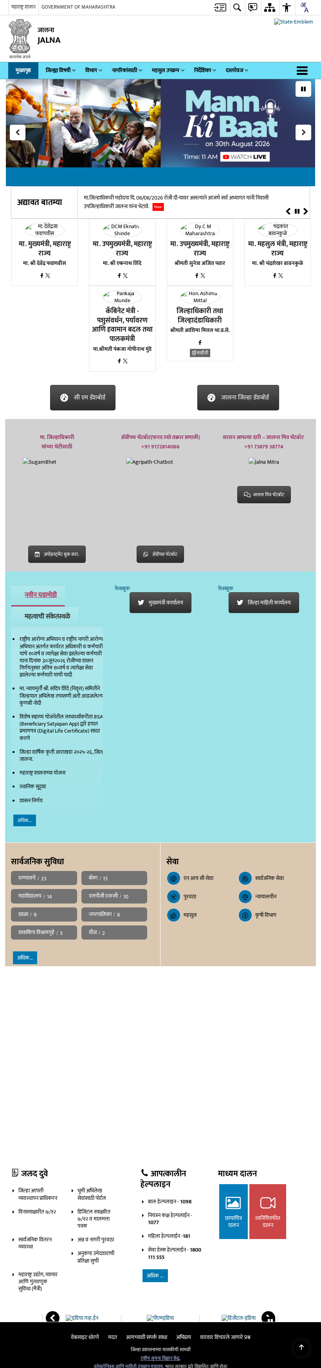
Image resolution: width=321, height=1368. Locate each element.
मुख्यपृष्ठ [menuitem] (23, 70)
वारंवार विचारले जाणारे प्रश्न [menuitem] (225, 1337)
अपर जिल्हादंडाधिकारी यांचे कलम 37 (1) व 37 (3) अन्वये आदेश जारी (188, 198)
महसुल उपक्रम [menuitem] (165, 70)
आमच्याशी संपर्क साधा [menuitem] (146, 1337)
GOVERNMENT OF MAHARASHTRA (78, 7)
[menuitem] (220, 7)
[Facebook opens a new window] (42, 276)
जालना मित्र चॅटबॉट (268, 495)
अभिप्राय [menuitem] (183, 1337)
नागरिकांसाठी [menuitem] (124, 70)
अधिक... (25, 820)
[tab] (38, 595)
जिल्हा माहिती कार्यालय (269, 602)
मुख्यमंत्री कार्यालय (166, 602)
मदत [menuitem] (112, 1337)
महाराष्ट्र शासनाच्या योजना (42, 772)
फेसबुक (122, 588)
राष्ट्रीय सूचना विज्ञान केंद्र (160, 1358)
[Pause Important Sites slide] (270, 1321)
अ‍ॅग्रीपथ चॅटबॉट (164, 554)
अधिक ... (155, 1275)
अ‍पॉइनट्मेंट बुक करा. (61, 554)
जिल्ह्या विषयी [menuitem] (58, 70)
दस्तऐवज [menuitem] (234, 70)
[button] (303, 70)
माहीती (202, 353)
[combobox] (304, 7)
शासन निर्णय (31, 800)
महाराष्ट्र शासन (23, 7)
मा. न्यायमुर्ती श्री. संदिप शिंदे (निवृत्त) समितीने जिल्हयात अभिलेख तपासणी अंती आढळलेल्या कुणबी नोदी (62, 695)
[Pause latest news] (297, 212)
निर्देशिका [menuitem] (202, 70)
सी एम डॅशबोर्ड (89, 397)
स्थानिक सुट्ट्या (33, 786)
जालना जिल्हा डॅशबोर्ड (245, 397)
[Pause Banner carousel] (303, 89)
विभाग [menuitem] (91, 70)
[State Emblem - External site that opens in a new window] (293, 21)
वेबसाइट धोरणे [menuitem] (85, 1337)
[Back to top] (301, 1348)
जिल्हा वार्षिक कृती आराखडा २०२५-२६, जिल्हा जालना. (63, 756)
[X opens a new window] (47, 276)
